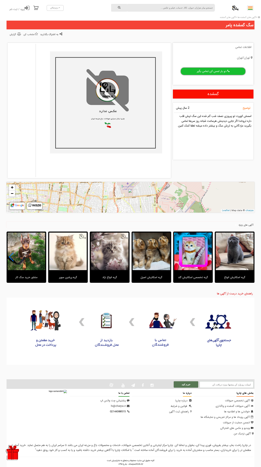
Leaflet (226, 210)
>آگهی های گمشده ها (247, 17)
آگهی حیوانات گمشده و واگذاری (233, 406)
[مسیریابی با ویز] (34, 206)
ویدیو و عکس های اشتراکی (235, 428)
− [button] (12, 193)
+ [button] (12, 187)
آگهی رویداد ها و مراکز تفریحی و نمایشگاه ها (225, 417)
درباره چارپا (181, 400)
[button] (11, 257)
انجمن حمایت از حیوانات (236, 422)
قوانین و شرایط (179, 406)
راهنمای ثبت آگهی (179, 411)
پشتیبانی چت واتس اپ (113, 400)
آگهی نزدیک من (242, 434)
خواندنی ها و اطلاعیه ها (237, 411)
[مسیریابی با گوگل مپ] (17, 206)
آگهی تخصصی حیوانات (237, 400)
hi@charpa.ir (118, 406)
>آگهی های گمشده (228, 17)
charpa (249, 210)
